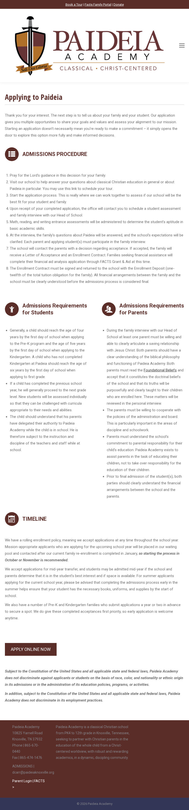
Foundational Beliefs (160, 370)
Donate (118, 4)
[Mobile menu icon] (181, 45)
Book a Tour (73, 4)
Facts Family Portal (98, 4)
